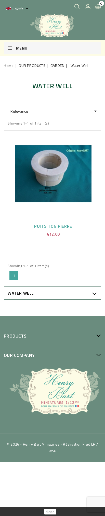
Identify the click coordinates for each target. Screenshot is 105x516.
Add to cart (59, 173)
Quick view (47, 173)
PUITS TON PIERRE (53, 226)
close (50, 512)
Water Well (21, 293)
